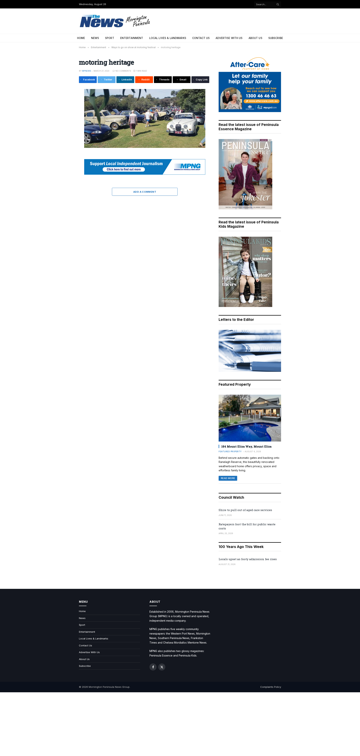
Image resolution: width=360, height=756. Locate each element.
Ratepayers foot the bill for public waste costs (247, 526)
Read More (228, 478)
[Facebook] (66, 102)
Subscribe (275, 38)
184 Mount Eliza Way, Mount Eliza (246, 446)
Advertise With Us (229, 38)
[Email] (66, 135)
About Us (255, 38)
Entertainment (131, 38)
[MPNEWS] (115, 21)
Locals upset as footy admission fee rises (248, 559)
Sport (109, 38)
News (95, 38)
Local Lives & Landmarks (167, 38)
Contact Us (201, 38)
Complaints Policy (270, 686)
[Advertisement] (180, 724)
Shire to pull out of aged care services (245, 510)
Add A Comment (144, 191)
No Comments (123, 71)
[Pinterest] (66, 127)
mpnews (86, 71)
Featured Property (230, 451)
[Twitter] (66, 110)
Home (81, 38)
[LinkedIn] (66, 119)
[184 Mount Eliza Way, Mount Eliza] (250, 418)
